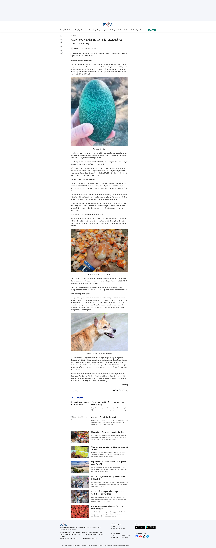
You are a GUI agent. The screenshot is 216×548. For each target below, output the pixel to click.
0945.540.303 (116, 526)
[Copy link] (61, 46)
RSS (112, 542)
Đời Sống (126, 30)
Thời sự (69, 30)
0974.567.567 (125, 537)
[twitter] (61, 39)
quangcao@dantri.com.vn (119, 528)
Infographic (138, 30)
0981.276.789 (73, 538)
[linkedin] (61, 42)
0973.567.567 (114, 537)
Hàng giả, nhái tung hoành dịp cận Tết (107, 432)
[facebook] (61, 36)
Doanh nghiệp (76, 30)
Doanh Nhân (84, 30)
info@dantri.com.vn (91, 538)
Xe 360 (120, 30)
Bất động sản (113, 30)
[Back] (61, 53)
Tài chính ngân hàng (94, 30)
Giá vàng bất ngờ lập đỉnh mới (103, 417)
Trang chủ (63, 30)
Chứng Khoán (105, 30)
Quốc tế (132, 30)
